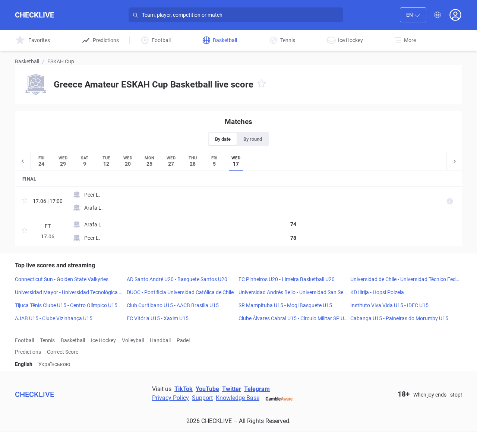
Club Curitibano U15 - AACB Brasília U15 (173, 305)
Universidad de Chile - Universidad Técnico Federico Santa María (404, 279)
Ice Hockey (103, 340)
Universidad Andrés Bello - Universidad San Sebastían (292, 292)
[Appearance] (437, 15)
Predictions (28, 352)
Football (24, 340)
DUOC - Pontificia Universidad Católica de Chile (180, 292)
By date (223, 139)
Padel (183, 340)
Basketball (27, 61)
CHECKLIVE (34, 14)
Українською (54, 364)
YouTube (207, 388)
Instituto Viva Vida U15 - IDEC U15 (389, 305)
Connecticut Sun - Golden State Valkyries (61, 279)
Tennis (47, 340)
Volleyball (133, 340)
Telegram (257, 388)
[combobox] (413, 14)
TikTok (183, 388)
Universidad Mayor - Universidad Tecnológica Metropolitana (69, 292)
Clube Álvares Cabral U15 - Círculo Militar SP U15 (292, 318)
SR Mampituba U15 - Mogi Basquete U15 (285, 305)
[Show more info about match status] (449, 201)
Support (202, 397)
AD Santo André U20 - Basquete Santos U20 (177, 279)
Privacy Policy (170, 397)
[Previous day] (23, 161)
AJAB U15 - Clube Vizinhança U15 (53, 318)
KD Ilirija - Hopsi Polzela (377, 292)
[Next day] (454, 161)
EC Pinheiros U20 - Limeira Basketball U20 (286, 279)
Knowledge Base (237, 397)
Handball (160, 340)
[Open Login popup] (455, 15)
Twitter (231, 388)
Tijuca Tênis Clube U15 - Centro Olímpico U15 (66, 305)
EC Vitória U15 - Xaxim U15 (158, 318)
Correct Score (62, 352)
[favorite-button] (261, 84)
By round (252, 139)
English (23, 364)
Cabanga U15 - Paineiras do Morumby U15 (399, 318)
